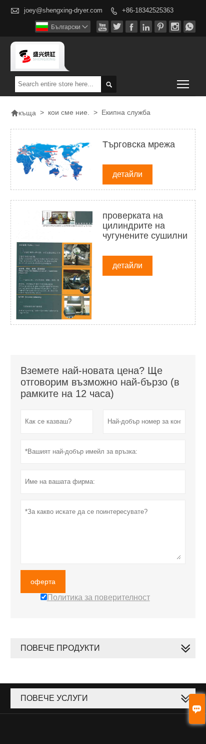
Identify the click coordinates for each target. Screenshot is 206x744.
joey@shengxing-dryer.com (63, 10)
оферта (43, 582)
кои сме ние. (69, 112)
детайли (127, 174)
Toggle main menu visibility (183, 84)
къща (23, 113)
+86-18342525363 (148, 10)
